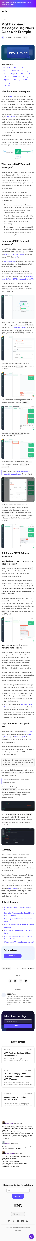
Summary (7, 83)
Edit (24, 968)
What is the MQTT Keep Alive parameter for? (19, 942)
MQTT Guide (12, 888)
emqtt (16, 257)
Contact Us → (12, 956)
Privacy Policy (18, 1233)
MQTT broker (10, 117)
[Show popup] (18, 1237)
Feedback (32, 968)
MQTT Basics (6, 968)
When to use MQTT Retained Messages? (17, 71)
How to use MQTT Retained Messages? (17, 74)
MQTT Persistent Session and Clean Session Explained (17, 1054)
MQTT (25, 37)
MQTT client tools (10, 261)
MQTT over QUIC (19, 737)
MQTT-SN (7, 737)
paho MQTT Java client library (14, 254)
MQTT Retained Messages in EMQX (15, 80)
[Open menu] (33, 10)
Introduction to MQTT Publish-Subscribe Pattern (15, 1098)
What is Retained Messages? (13, 68)
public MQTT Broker (19, 327)
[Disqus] (18, 1143)
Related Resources (10, 86)
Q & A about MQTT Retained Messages (16, 77)
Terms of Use (18, 1230)
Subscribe (17, 1026)
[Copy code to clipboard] (32, 760)
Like (18, 968)
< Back (3, 19)
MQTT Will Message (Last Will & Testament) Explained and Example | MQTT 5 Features (17, 1076)
